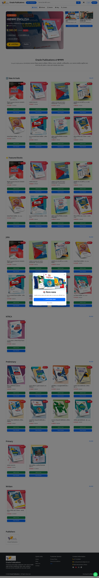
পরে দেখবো (49, 303)
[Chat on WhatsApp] (95, 574)
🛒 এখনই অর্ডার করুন (49, 299)
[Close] (64, 274)
